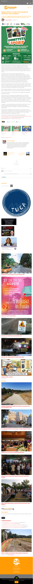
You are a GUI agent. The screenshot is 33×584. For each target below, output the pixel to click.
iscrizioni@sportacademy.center (15, 118)
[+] (16, 173)
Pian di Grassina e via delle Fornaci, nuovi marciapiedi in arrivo (11, 335)
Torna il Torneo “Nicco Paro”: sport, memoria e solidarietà (26, 132)
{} (15, 173)
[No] (31, 581)
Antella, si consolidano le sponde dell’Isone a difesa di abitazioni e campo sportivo (14, 553)
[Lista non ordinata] (11, 173)
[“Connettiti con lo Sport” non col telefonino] (16, 128)
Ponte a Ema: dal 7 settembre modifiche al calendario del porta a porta (12, 357)
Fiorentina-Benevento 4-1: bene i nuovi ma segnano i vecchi (11, 522)
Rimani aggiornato (4, 0)
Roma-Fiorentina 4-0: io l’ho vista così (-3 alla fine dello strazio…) (11, 527)
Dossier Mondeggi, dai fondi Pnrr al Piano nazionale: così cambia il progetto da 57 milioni (15, 428)
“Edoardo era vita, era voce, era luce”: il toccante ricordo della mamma (12, 452)
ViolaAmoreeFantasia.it (6, 520)
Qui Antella (9, 137)
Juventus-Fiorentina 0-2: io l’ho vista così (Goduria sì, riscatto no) (11, 524)
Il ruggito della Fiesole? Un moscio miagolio (8, 523)
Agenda (7, 137)
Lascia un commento (17, 554)
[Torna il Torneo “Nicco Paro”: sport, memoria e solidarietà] (26, 128)
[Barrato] (8, 173)
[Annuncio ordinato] (9, 173)
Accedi (31, 168)
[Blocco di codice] (13, 173)
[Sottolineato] (7, 173)
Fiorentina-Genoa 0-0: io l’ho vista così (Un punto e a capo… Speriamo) (12, 526)
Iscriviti (3, 517)
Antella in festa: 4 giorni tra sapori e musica (8, 315)
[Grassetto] (5, 173)
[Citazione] (12, 173)
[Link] (14, 173)
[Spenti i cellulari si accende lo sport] (6, 128)
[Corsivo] (6, 173)
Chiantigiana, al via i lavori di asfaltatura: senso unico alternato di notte (12, 274)
